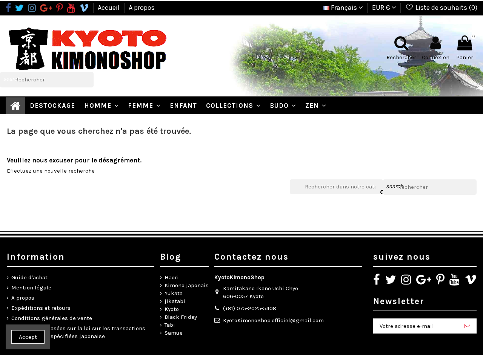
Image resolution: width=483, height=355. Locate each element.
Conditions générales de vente (51, 318)
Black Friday (181, 317)
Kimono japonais (187, 285)
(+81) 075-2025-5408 (249, 308)
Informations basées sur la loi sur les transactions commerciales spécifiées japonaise (78, 332)
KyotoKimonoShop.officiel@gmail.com (273, 320)
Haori (172, 277)
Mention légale (31, 287)
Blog (170, 257)
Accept (28, 337)
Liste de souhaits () (445, 7)
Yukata (174, 293)
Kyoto (172, 309)
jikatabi (175, 301)
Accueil (109, 7)
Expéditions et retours (41, 308)
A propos (142, 7)
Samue (174, 332)
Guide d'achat (29, 277)
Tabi (170, 324)
